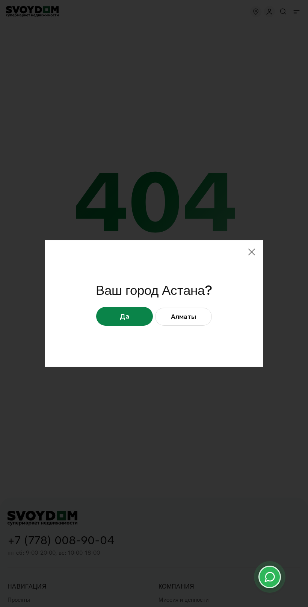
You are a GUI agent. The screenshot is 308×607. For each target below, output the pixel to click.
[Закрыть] (252, 252)
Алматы (183, 317)
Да (124, 316)
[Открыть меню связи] (269, 577)
